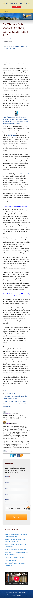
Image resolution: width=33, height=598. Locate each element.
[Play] (7, 583)
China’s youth (25, 174)
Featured (7, 391)
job (10, 393)
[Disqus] (16, 431)
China (7, 393)
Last (6, 494)
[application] (16, 578)
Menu (6, 11)
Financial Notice (25, 594)
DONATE (16, 6)
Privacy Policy (16, 594)
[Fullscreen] (26, 583)
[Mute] (23, 583)
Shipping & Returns (8, 594)
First (6, 488)
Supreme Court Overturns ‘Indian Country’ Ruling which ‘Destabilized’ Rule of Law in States (16, 404)
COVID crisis (12, 135)
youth (13, 393)
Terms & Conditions (16, 595)
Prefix (7, 482)
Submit (16, 517)
